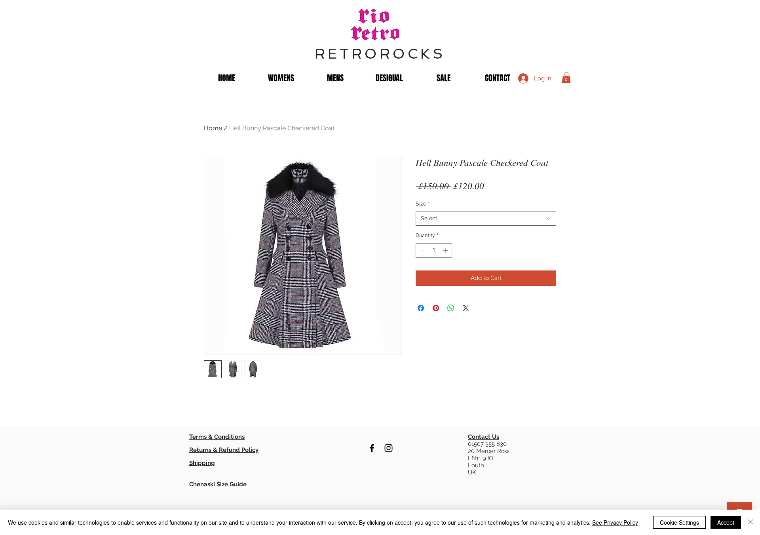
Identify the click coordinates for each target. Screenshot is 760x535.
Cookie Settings (679, 522)
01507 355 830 (487, 443)
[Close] (750, 522)
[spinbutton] (434, 250)
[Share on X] (466, 308)
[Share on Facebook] (421, 308)
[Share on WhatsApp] (451, 308)
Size (423, 203)
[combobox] (486, 218)
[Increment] (446, 250)
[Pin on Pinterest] (436, 308)
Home (213, 128)
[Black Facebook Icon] (372, 448)
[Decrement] (422, 250)
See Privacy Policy (615, 522)
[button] (566, 77)
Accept (725, 522)
